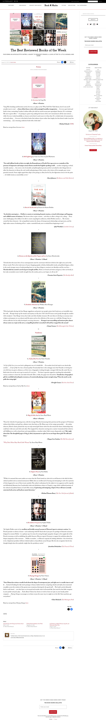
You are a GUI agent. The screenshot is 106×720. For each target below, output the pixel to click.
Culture (98, 75)
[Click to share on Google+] (67, 61)
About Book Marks (75, 1)
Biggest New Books (35, 5)
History (98, 82)
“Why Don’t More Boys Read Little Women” (16, 442)
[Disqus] (38, 669)
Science (98, 94)
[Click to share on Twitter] (65, 62)
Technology (98, 98)
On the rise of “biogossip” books (93, 134)
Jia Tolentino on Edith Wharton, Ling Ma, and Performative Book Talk (59, 624)
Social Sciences (98, 95)
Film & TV (98, 78)
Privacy (55, 719)
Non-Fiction (71, 5)
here (23, 127)
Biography (98, 71)
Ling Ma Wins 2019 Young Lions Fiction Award (13, 624)
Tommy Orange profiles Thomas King (93, 145)
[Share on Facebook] (62, 62)
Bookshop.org (65, 716)
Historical (88, 72)
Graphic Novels (88, 71)
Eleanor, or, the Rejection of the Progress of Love (32, 256)
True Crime (98, 101)
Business (98, 72)
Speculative (88, 85)
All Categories (82, 5)
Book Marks (13, 633)
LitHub (51, 719)
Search (100, 1)
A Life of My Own (33, 359)
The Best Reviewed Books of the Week (34, 624)
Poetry (88, 82)
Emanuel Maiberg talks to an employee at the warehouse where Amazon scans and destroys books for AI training (93, 140)
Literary (88, 75)
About (93, 19)
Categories (93, 64)
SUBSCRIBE (93, 51)
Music (98, 88)
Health (98, 81)
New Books (22, 5)
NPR (71, 124)
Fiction (64, 5)
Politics (98, 91)
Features (11, 5)
